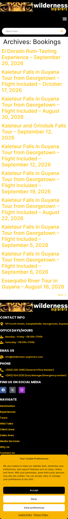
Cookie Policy (25, 514)
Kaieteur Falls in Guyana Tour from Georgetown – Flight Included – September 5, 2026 (30, 236)
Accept (34, 490)
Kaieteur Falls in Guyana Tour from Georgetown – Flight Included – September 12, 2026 (30, 155)
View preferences (34, 507)
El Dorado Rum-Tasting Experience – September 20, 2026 (31, 57)
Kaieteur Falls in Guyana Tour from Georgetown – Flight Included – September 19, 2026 (30, 182)
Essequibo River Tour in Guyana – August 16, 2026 (33, 284)
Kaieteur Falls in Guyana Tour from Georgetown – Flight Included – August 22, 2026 (31, 209)
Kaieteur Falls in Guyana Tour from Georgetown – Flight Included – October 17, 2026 (32, 81)
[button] (64, 19)
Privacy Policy (41, 514)
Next (62, 294)
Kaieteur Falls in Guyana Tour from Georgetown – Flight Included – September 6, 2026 (30, 263)
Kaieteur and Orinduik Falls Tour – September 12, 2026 (34, 132)
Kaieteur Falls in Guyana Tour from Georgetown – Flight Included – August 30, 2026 (31, 108)
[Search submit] (62, 31)
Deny (34, 498)
